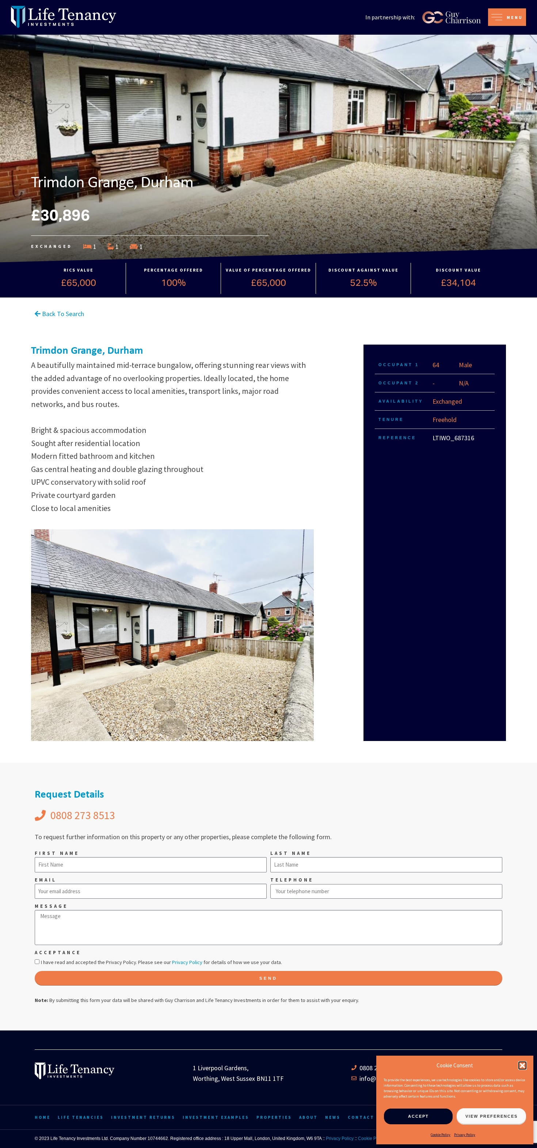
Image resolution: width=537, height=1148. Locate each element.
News (332, 1117)
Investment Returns (143, 1117)
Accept (418, 1116)
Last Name (290, 853)
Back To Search (62, 314)
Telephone (291, 880)
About (308, 1117)
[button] (522, 1065)
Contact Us (366, 1117)
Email (46, 880)
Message (51, 906)
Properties (274, 1117)
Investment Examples (216, 1117)
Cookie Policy (440, 1134)
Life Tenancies (81, 1117)
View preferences (491, 1116)
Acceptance (58, 952)
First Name (57, 853)
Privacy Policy (464, 1134)
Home (42, 1117)
